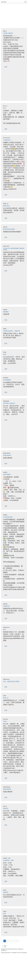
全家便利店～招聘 (8, 860)
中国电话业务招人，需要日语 (11, 331)
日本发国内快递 (7, 517)
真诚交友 (5, 808)
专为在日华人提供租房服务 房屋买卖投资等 (13, 249)
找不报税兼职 (7, 380)
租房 (4, 629)
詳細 (5, 67)
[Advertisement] (14, 14)
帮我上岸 (5, 698)
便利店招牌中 (7, 474)
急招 (4, 913)
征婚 (4, 354)
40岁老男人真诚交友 (9, 403)
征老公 (5, 721)
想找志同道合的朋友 (9, 229)
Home (5, 945)
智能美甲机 (6, 606)
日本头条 (3, 2)
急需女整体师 (7, 455)
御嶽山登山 (6, 206)
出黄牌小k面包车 (8, 33)
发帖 (5, 947)
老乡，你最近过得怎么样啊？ (11, 681)
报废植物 (5, 312)
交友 (4, 108)
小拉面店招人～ (7, 140)
